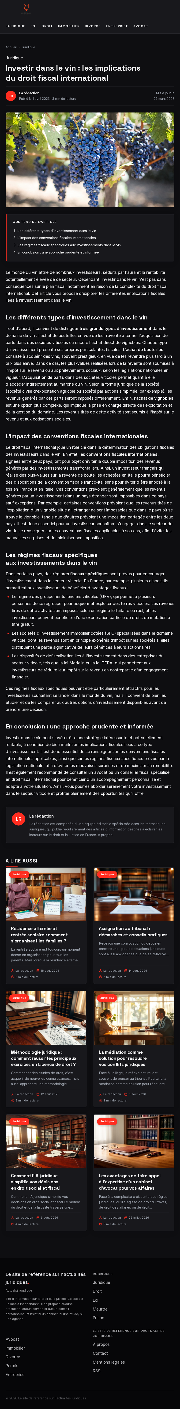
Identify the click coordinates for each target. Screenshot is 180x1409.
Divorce (93, 26)
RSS (97, 1371)
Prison (98, 1317)
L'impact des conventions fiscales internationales (56, 238)
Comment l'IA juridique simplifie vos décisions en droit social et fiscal (35, 1182)
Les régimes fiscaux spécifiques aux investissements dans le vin (69, 245)
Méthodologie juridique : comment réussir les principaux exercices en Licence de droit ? (43, 1058)
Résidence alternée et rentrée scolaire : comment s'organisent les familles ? (39, 935)
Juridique (16, 26)
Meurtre (100, 1309)
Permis (12, 1365)
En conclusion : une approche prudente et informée (58, 252)
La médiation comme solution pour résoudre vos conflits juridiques (123, 1058)
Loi (34, 26)
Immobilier (69, 26)
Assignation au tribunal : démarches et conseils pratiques (133, 932)
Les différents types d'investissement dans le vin (56, 231)
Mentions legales (109, 1362)
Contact (100, 1353)
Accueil (11, 47)
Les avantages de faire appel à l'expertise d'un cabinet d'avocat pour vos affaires (130, 1182)
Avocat (140, 26)
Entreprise (117, 26)
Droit (47, 26)
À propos (105, 835)
